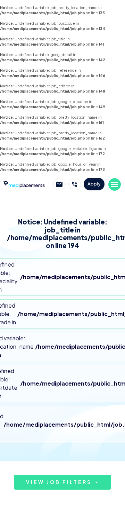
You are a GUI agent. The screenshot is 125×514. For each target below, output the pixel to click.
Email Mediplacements (59, 184)
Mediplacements (24, 184)
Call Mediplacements (74, 184)
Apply (94, 184)
